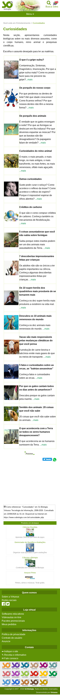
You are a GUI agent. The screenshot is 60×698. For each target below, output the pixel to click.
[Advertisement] (30, 482)
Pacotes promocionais (13, 621)
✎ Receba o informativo (14, 655)
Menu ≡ (30, 14)
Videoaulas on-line (11, 617)
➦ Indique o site (10, 651)
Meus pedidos (9, 624)
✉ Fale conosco (10, 658)
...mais (29, 79)
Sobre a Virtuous (10, 596)
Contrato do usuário (12, 638)
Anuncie (6, 641)
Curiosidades (39, 23)
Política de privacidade (13, 634)
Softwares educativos (13, 614)
